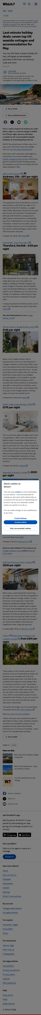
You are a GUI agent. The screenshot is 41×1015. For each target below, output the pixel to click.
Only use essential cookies (20, 528)
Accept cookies (20, 522)
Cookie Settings (20, 518)
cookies (18, 492)
